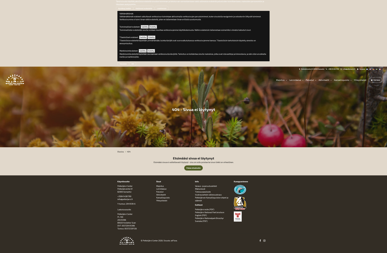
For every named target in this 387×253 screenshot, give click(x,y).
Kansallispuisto (342, 80)
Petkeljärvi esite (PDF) (204, 209)
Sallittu (145, 27)
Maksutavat (200, 189)
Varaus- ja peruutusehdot (206, 186)
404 (129, 151)
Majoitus (280, 80)
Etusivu (120, 151)
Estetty (153, 27)
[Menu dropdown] (286, 80)
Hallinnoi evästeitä (144, 8)
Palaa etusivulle (193, 168)
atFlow (174, 240)
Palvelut (310, 80)
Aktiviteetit (324, 80)
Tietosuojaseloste (203, 192)
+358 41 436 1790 (333, 69)
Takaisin (123, 64)
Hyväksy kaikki (124, 8)
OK (133, 64)
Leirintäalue (295, 80)
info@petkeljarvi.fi (349, 69)
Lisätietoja (161, 8)
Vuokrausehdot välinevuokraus (208, 195)
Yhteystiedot (360, 80)
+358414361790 (124, 196)
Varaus (376, 80)
